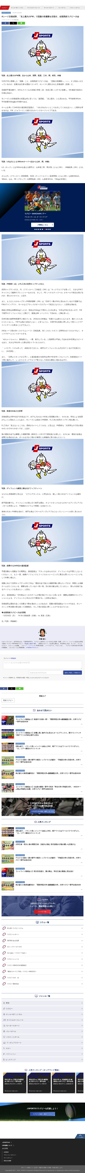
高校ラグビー (8, 700)
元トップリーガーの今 (14, 947)
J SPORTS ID (6, 1142)
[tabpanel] (42, 209)
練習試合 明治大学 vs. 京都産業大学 (63, 1084)
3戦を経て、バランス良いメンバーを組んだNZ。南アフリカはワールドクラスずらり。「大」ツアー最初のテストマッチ (48, 832)
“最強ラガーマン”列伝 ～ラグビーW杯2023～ (22, 971)
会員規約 (6, 1152)
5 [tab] (42, 229)
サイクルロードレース (33, 7)
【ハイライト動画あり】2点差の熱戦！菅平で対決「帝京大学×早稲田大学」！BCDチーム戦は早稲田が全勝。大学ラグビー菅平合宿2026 (48, 788)
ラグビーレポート (13, 934)
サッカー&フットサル (17, 7)
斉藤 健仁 (16, 19)
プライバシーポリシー (10, 1155)
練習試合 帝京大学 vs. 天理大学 (13, 1084)
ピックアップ (11, 1060)
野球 (7, 1003)
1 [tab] (35, 229)
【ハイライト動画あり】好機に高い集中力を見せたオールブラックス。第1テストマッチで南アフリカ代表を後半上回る (48, 734)
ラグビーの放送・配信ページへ (42, 1114)
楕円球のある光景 (13, 940)
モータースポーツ (49, 7)
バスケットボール (75, 7)
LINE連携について (7, 1145)
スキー (8, 1048)
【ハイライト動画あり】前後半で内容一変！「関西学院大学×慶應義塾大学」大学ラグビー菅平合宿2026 (48, 720)
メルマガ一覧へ (42, 911)
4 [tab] (40, 229)
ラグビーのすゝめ (13, 977)
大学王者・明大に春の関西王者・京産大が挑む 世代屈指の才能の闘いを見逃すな (46, 844)
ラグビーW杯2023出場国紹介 (17, 965)
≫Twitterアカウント (32, 647)
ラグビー (4, 7)
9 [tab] (49, 229)
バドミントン (11, 1054)
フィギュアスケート (14, 1043)
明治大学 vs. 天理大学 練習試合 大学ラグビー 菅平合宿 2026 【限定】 (38, 1080)
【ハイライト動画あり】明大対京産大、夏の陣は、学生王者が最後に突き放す (45, 871)
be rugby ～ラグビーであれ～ (17, 953)
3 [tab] (38, 229)
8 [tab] (48, 229)
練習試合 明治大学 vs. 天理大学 (38, 1084)
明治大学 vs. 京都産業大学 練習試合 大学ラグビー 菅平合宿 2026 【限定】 (63, 1080)
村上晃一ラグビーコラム (15, 928)
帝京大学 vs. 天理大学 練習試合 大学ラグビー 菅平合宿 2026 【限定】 (14, 1080)
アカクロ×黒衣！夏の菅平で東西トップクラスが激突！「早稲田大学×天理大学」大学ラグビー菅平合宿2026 (48, 859)
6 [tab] (44, 229)
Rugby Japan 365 (30, 643)
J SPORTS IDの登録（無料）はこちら (42, 811)
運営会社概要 (7, 1160)
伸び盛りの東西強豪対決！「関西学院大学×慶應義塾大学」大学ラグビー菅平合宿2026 (48, 885)
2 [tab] (36, 229)
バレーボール (62, 7)
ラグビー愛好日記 (13, 984)
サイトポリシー (8, 1158)
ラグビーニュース (13, 959)
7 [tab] (46, 229)
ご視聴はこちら (42, 225)
